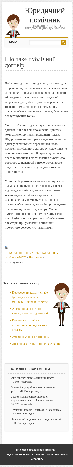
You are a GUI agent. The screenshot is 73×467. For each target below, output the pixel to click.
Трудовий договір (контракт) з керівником (36, 410)
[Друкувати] (6, 253)
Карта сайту (36, 459)
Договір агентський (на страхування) (36, 343)
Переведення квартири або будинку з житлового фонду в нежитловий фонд (30, 297)
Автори (40, 455)
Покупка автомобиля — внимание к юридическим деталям (29, 325)
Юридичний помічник (45, 14)
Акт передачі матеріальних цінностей (33, 378)
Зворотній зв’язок (57, 455)
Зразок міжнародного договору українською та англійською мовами (32, 398)
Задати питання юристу (19, 455)
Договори (35, 257)
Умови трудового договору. (30, 336)
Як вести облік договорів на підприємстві (36, 419)
